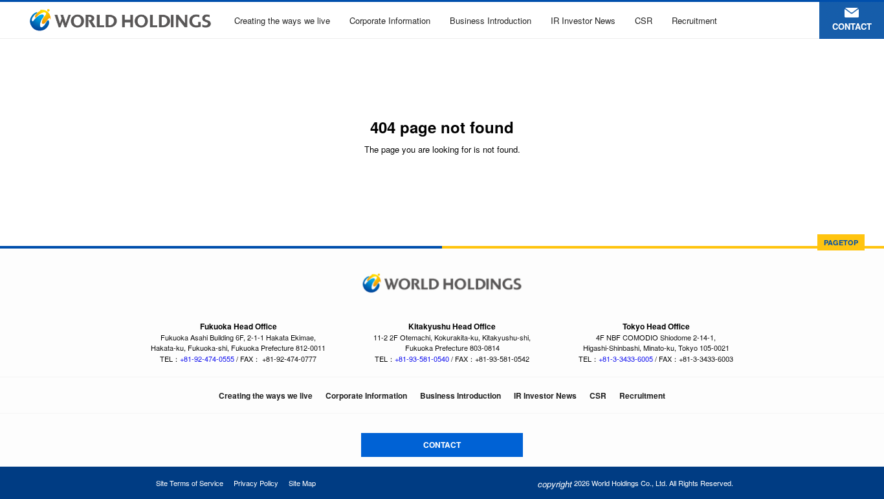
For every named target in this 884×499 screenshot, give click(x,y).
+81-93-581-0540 (422, 358)
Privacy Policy (256, 483)
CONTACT (442, 444)
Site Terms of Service (189, 483)
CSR (643, 20)
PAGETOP (841, 242)
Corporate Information (389, 20)
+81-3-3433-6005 (626, 358)
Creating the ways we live (282, 20)
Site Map (302, 483)
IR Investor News (583, 20)
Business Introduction (490, 20)
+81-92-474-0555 (207, 358)
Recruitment (694, 20)
